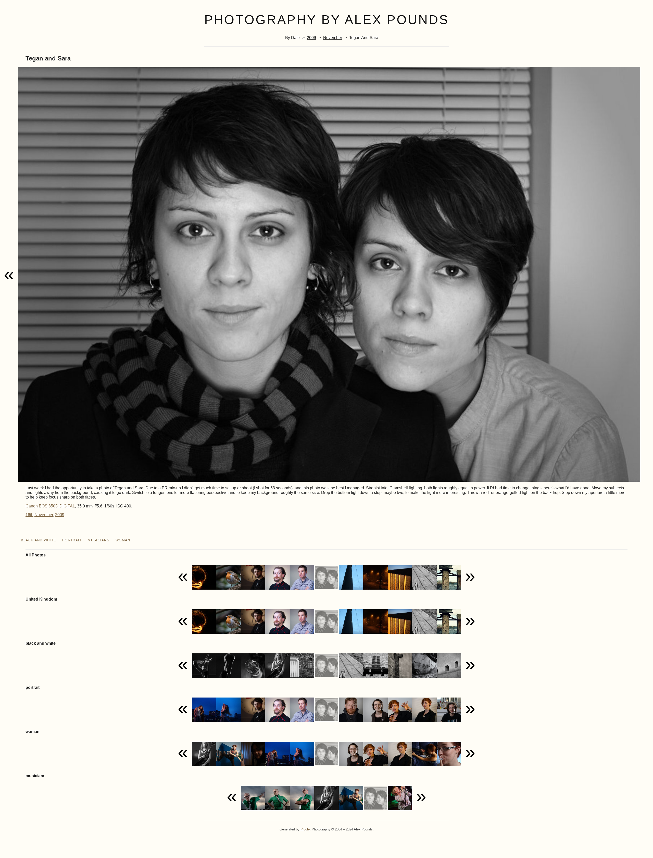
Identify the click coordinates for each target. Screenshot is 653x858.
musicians (98, 540)
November (332, 37)
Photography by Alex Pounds (326, 20)
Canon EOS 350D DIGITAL (50, 506)
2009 (311, 37)
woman (123, 540)
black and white (38, 540)
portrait (72, 540)
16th (29, 515)
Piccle (305, 829)
